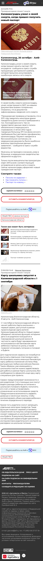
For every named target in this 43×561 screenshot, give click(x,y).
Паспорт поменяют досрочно (20, 257)
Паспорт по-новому (15, 182)
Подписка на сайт (10, 475)
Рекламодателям (21, 484)
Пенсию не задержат (15, 178)
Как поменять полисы (16, 180)
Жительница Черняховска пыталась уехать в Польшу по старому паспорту (25, 251)
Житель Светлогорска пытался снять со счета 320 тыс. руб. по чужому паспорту (24, 244)
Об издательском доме (13, 472)
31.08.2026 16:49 (7, 270)
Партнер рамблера (21, 550)
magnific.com (6, 313)
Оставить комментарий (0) (21, 199)
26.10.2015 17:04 (7, 9)
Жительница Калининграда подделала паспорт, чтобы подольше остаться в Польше (23, 231)
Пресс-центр (32, 472)
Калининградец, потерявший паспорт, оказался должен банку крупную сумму (24, 237)
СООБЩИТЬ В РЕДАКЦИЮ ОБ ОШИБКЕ (18, 487)
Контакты (6, 484)
